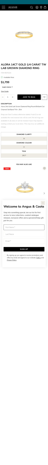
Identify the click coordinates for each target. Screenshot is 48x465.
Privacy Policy (12, 260)
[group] (24, 2)
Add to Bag (29, 97)
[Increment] (12, 97)
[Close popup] (43, 203)
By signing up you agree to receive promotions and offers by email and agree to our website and (25, 257)
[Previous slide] (3, 193)
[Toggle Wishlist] (44, 168)
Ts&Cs (38, 258)
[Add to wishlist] (44, 97)
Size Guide (4, 91)
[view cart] (45, 7)
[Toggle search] (31, 7)
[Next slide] (44, 193)
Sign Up (24, 249)
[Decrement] (2, 97)
